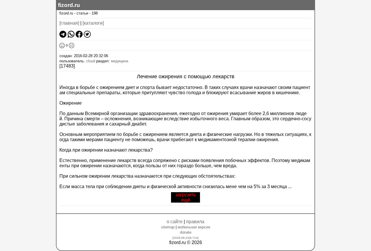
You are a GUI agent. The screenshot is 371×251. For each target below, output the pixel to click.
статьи (82, 13)
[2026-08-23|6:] (185, 237)
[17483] (67, 65)
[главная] (69, 23)
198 (95, 13)
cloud (90, 61)
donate (185, 232)
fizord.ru (69, 5)
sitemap (167, 227)
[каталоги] (93, 23)
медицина (119, 61)
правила (195, 221)
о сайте (175, 221)
